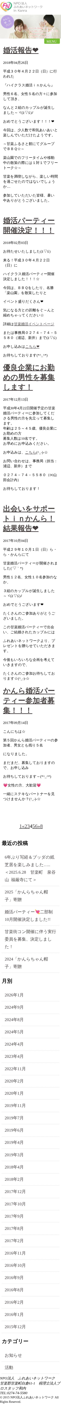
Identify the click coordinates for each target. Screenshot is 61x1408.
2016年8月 (14, 1290)
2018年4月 (14, 1167)
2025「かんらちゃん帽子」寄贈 (26, 896)
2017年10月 (15, 1204)
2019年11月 (15, 1105)
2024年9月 (14, 1007)
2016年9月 (14, 1277)
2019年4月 (14, 1142)
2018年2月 (14, 1179)
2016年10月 (15, 1265)
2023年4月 (14, 1056)
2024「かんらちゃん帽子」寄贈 (26, 963)
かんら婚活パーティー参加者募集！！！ (29, 700)
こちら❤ (32, 346)
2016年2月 (14, 1302)
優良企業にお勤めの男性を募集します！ (29, 377)
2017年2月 (14, 1240)
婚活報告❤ (21, 50)
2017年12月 (15, 1191)
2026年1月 (14, 995)
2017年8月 (14, 1228)
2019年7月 (14, 1118)
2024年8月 (14, 1019)
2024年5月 (14, 1032)
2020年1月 (14, 1093)
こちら (30, 452)
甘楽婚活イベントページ (34, 324)
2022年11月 (15, 1068)
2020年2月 (14, 1081)
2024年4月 (14, 1044)
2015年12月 (15, 1326)
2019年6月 (14, 1130)
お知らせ (13, 1355)
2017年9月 (14, 1216)
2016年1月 (14, 1314)
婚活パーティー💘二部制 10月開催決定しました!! (31, 916)
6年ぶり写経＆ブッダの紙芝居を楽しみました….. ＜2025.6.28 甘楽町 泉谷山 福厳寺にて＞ (30, 868)
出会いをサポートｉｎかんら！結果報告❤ (29, 518)
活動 (9, 1367)
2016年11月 (15, 1253)
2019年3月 (14, 1154)
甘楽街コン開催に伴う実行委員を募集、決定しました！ (30, 939)
